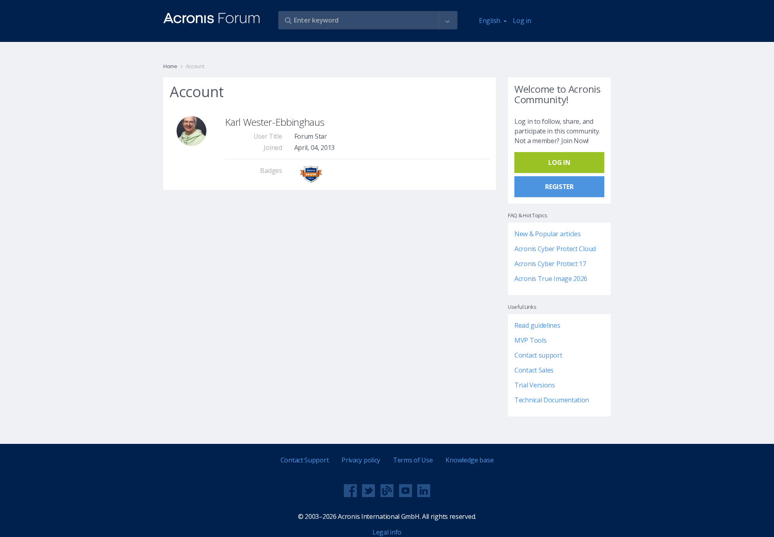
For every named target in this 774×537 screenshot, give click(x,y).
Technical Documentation (551, 399)
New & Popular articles (547, 233)
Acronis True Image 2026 (550, 278)
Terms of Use (413, 460)
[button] (447, 20)
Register (559, 186)
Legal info (387, 532)
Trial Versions (534, 385)
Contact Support (305, 460)
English (490, 20)
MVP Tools (530, 340)
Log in (522, 20)
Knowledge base (469, 460)
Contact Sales (533, 370)
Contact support (538, 355)
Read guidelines (537, 325)
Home (170, 66)
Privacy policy (360, 460)
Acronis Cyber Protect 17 (550, 263)
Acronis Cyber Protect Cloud (555, 248)
